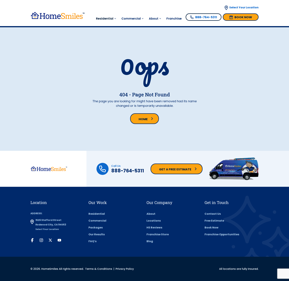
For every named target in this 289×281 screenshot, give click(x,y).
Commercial (131, 18)
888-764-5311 (127, 171)
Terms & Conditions (98, 269)
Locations (154, 221)
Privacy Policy (125, 269)
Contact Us (213, 214)
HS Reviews (154, 227)
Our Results (96, 234)
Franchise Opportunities (222, 234)
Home (143, 119)
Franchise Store (158, 234)
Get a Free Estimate (175, 169)
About (153, 18)
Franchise (174, 18)
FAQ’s (92, 241)
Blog (150, 241)
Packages (95, 227)
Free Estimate (214, 221)
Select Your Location (244, 7)
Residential (96, 214)
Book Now (211, 227)
